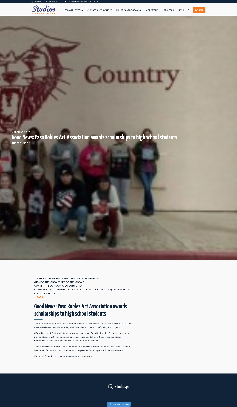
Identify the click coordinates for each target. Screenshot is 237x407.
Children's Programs (127, 10)
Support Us (151, 10)
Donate (199, 10)
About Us (169, 10)
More (189, 10)
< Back (38, 297)
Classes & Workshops (99, 10)
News (181, 10)
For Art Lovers (73, 10)
